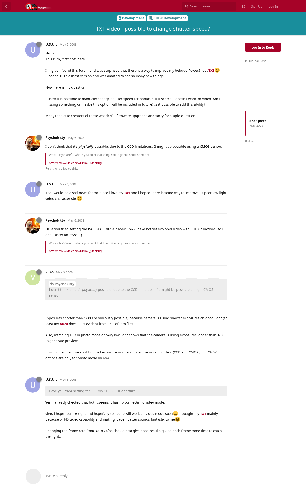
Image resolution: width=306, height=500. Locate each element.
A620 (64, 323)
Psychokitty (64, 284)
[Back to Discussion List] (6, 6)
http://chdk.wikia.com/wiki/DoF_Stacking (75, 163)
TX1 (211, 70)
